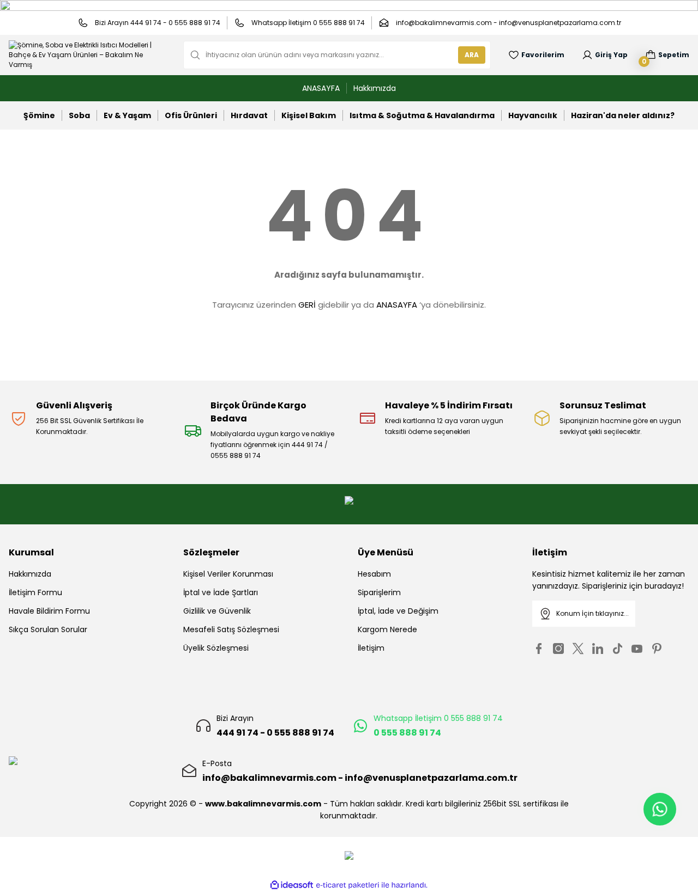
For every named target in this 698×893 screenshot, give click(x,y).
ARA (472, 54)
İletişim (371, 648)
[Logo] (87, 55)
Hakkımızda (30, 573)
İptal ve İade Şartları (220, 592)
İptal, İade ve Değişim (398, 610)
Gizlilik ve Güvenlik (217, 610)
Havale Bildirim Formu (49, 610)
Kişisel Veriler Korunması (228, 573)
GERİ (307, 304)
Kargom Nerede (387, 629)
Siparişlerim (379, 592)
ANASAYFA (396, 304)
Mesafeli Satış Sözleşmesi (231, 629)
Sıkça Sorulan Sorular (48, 629)
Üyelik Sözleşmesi (216, 648)
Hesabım (374, 573)
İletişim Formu (35, 592)
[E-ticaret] (348, 885)
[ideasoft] (292, 885)
